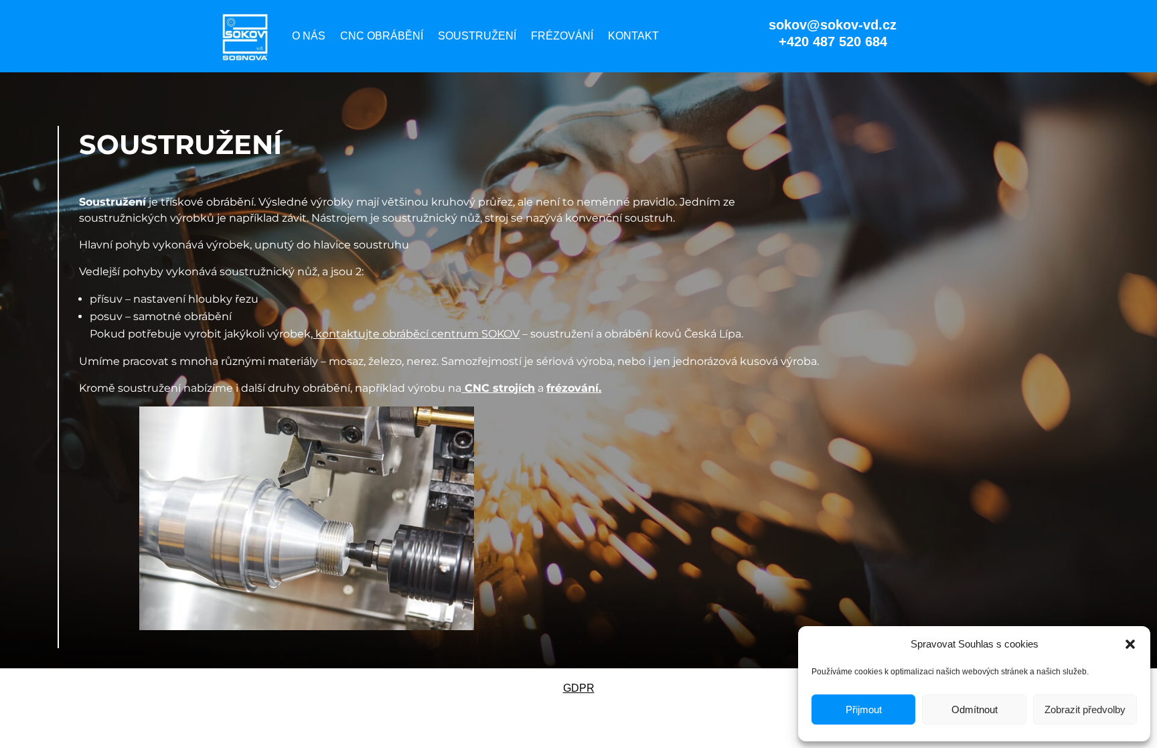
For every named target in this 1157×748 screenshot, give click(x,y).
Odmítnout (974, 709)
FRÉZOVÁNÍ (562, 36)
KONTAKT (633, 36)
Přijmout (864, 709)
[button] (1130, 644)
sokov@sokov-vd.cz (833, 24)
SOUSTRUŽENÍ (477, 36)
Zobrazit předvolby (1085, 709)
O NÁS (308, 36)
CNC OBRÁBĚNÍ (381, 36)
